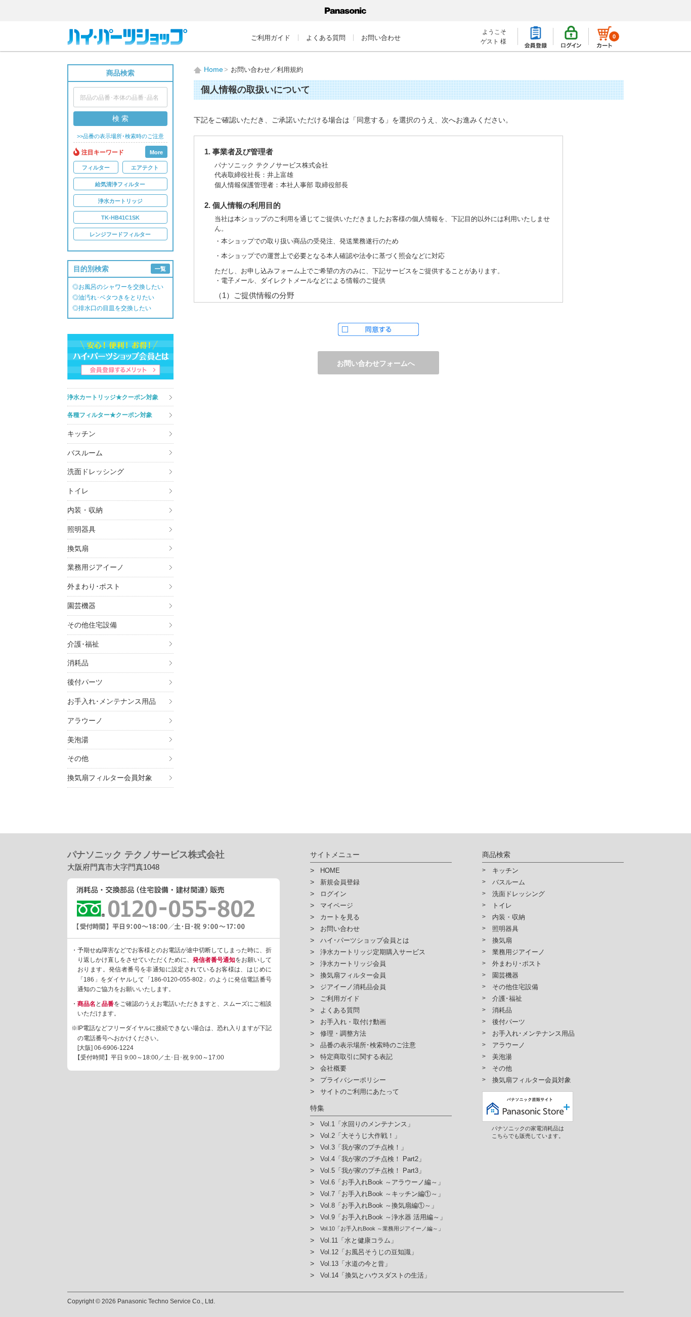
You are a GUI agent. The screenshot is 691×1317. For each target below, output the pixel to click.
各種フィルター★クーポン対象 (109, 414)
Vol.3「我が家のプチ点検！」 (363, 1147)
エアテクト (145, 167)
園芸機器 (81, 606)
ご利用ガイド (270, 37)
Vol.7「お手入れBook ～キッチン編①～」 (382, 1194)
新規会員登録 (340, 882)
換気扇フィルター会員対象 (109, 778)
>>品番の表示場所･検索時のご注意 (120, 136)
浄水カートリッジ (120, 201)
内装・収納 (85, 510)
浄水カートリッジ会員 (353, 963)
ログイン (333, 894)
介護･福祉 (83, 644)
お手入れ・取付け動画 (353, 1022)
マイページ (336, 905)
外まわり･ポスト (93, 586)
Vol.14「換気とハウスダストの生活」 (375, 1275)
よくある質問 (326, 37)
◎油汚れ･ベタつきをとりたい (113, 297)
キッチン (81, 434)
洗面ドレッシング (95, 472)
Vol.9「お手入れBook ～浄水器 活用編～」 (383, 1217)
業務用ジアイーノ (95, 567)
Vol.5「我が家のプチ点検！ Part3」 (372, 1170)
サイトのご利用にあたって (359, 1091)
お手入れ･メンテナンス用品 (111, 701)
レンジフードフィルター (120, 234)
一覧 (160, 269)
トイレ (78, 491)
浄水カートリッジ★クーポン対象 (112, 397)
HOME (330, 870)
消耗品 (78, 663)
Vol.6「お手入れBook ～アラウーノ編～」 (382, 1182)
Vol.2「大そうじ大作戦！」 (360, 1135)
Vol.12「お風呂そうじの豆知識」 (368, 1252)
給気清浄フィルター (120, 184)
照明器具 (81, 529)
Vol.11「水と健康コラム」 (358, 1240)
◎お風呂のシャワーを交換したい (117, 286)
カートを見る (340, 917)
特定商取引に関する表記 (356, 1056)
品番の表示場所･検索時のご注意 (368, 1045)
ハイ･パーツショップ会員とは (364, 940)
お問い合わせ (381, 37)
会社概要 (333, 1068)
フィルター (96, 167)
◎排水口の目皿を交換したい (111, 308)
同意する (378, 329)
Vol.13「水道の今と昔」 (355, 1263)
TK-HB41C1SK (120, 218)
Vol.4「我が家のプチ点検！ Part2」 (372, 1159)
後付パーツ (85, 682)
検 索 (120, 118)
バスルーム (85, 453)
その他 (78, 758)
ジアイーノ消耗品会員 (353, 987)
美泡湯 (78, 740)
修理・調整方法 (343, 1033)
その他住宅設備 (92, 625)
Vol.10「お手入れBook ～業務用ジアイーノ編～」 (382, 1228)
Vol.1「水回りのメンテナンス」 (367, 1124)
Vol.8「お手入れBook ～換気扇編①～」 (379, 1205)
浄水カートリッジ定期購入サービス (372, 952)
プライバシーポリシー (353, 1080)
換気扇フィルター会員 (353, 975)
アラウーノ (85, 720)
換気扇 (78, 548)
